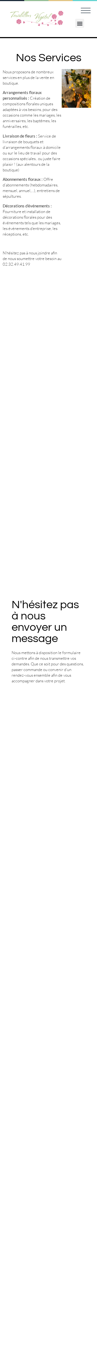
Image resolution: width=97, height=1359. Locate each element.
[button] (79, 23)
